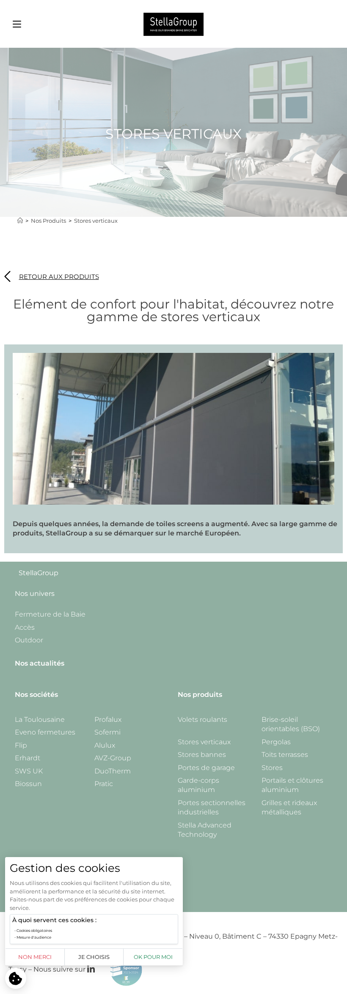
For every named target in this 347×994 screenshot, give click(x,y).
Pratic (103, 784)
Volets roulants (202, 719)
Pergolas (276, 742)
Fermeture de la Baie (50, 614)
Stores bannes (202, 755)
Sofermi (107, 732)
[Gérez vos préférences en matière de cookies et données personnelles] (15, 978)
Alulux (104, 745)
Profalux (107, 719)
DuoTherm (112, 771)
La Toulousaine (40, 719)
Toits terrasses (285, 755)
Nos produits (200, 695)
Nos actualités (39, 663)
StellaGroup (38, 573)
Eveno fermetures (45, 732)
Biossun (28, 784)
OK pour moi (153, 956)
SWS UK (29, 771)
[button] (17, 24)
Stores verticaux (96, 220)
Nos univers (35, 594)
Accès (25, 627)
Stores (272, 768)
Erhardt (27, 758)
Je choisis (94, 956)
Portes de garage (206, 768)
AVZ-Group (112, 758)
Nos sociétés (36, 695)
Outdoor (29, 640)
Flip (21, 745)
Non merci (35, 956)
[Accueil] (20, 220)
